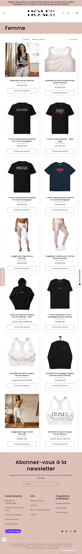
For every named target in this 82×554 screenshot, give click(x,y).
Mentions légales (52, 548)
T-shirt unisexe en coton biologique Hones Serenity (60, 316)
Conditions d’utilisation (38, 546)
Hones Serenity (19, 544)
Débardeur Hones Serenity (22, 81)
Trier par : (26, 39)
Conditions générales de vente (35, 548)
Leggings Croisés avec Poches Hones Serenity (60, 257)
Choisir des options (22, 91)
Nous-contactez (62, 512)
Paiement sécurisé (37, 501)
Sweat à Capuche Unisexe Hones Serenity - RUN (22, 316)
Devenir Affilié (61, 508)
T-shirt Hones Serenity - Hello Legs (60, 140)
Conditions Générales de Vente (14, 509)
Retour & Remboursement (40, 510)
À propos (33, 514)
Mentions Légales (11, 524)
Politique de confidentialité (10, 502)
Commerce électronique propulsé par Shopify (38, 544)
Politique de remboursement (63, 544)
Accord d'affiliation (63, 503)
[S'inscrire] (56, 484)
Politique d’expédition (54, 546)
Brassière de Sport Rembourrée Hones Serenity (60, 82)
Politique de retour (12, 519)
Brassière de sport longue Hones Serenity (22, 374)
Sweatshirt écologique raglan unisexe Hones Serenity (60, 374)
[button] (4, 13)
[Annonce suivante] (78, 3)
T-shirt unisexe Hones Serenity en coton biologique (22, 140)
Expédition (34, 505)
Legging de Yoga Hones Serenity (22, 257)
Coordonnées (67, 546)
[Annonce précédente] (4, 3)
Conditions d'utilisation (13, 515)
